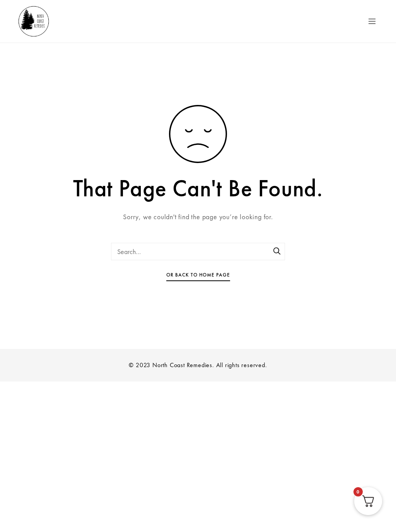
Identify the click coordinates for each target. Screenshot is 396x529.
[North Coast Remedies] (58, 21)
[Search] (277, 251)
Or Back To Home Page (198, 274)
